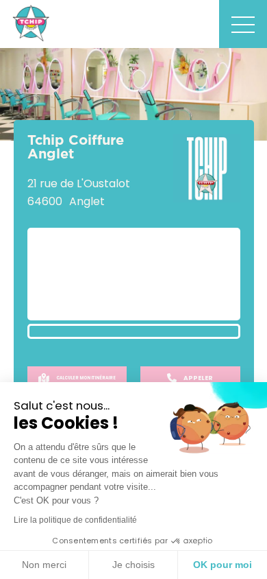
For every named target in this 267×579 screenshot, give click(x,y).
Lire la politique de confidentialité (75, 520)
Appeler (198, 378)
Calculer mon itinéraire (86, 378)
